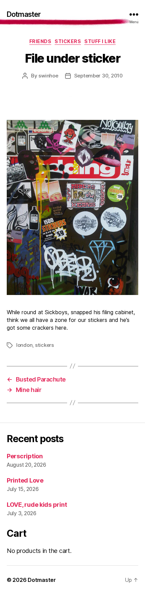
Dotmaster (23, 14)
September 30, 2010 (98, 75)
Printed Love (25, 480)
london (24, 345)
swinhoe (48, 75)
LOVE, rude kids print (37, 504)
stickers (68, 41)
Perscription (25, 456)
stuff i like (100, 41)
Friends (40, 41)
